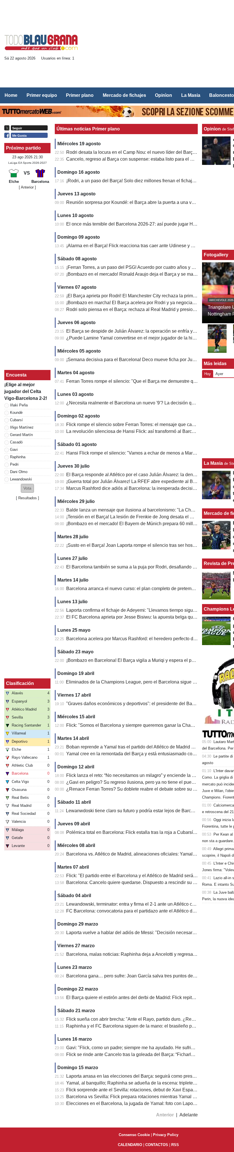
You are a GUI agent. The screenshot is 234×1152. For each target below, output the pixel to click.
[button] (27, 488)
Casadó (16, 442)
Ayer (219, 374)
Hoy (207, 374)
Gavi (14, 449)
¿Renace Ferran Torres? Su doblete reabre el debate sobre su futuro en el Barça (147, 789)
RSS (175, 1145)
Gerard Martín (21, 435)
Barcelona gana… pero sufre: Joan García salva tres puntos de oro (133, 975)
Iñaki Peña (19, 405)
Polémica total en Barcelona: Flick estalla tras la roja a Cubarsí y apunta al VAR (146, 832)
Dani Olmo (18, 472)
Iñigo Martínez (22, 427)
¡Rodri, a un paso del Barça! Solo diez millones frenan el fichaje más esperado (145, 180)
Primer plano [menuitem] (80, 95)
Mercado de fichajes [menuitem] (124, 95)
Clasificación (20, 683)
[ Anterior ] (27, 187)
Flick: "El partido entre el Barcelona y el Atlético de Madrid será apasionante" (143, 875)
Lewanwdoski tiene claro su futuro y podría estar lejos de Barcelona (134, 810)
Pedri (14, 464)
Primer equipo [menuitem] (42, 95)
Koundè (16, 412)
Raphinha (17, 457)
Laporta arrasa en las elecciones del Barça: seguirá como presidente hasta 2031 (147, 1076)
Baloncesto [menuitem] (221, 95)
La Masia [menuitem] (190, 95)
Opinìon (212, 128)
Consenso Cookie (134, 1135)
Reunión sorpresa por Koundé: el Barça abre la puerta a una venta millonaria (143, 202)
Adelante (188, 1114)
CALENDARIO (130, 1145)
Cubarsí (16, 420)
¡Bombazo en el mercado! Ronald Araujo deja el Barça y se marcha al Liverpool (146, 274)
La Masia (213, 463)
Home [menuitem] (11, 95)
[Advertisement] (159, 44)
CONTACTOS (156, 1145)
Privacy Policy (165, 1135)
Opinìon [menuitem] (163, 95)
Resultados (27, 498)
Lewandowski (21, 479)
